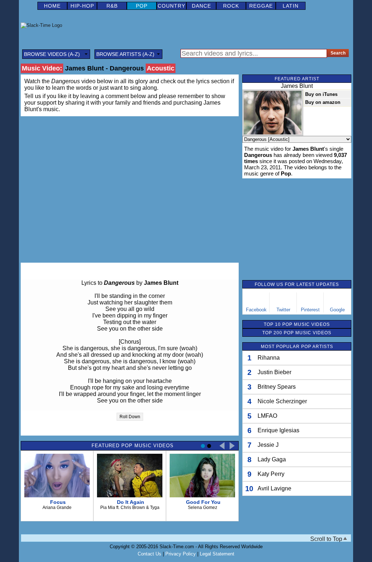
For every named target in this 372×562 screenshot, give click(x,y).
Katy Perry (271, 474)
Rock (231, 6)
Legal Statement (217, 554)
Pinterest (310, 309)
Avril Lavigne (274, 488)
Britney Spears (277, 387)
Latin (291, 6)
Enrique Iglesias (278, 430)
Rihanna (269, 358)
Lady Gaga (272, 459)
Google (337, 309)
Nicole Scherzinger (282, 401)
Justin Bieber (274, 372)
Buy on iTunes (321, 94)
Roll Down (130, 416)
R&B (112, 6)
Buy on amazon (322, 102)
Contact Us (149, 554)
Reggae (261, 6)
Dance (201, 6)
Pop (141, 6)
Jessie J (268, 445)
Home (52, 6)
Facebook (256, 309)
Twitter (283, 309)
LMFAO (267, 416)
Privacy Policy (180, 554)
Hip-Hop (82, 6)
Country (171, 6)
